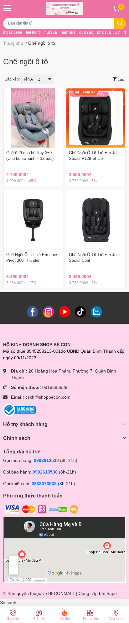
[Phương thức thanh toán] (41, 509)
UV (117, 32)
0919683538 (54, 387)
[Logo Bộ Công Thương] (19, 409)
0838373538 (44, 483)
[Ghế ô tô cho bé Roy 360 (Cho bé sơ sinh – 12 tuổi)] (33, 118)
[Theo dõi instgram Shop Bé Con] (48, 311)
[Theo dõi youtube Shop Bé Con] (64, 311)
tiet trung (33, 32)
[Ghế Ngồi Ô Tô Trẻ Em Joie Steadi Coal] (95, 220)
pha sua (104, 32)
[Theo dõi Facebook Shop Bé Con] (32, 311)
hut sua (50, 32)
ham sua (68, 32)
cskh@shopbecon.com (47, 397)
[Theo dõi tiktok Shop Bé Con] (80, 311)
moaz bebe (12, 32)
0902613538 (46, 460)
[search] (120, 23)
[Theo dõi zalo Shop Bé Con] (96, 311)
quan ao (86, 32)
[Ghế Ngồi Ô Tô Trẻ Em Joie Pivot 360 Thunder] (33, 220)
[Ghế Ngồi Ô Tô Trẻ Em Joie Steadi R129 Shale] (95, 118)
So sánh (8, 602)
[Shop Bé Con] (64, 8)
